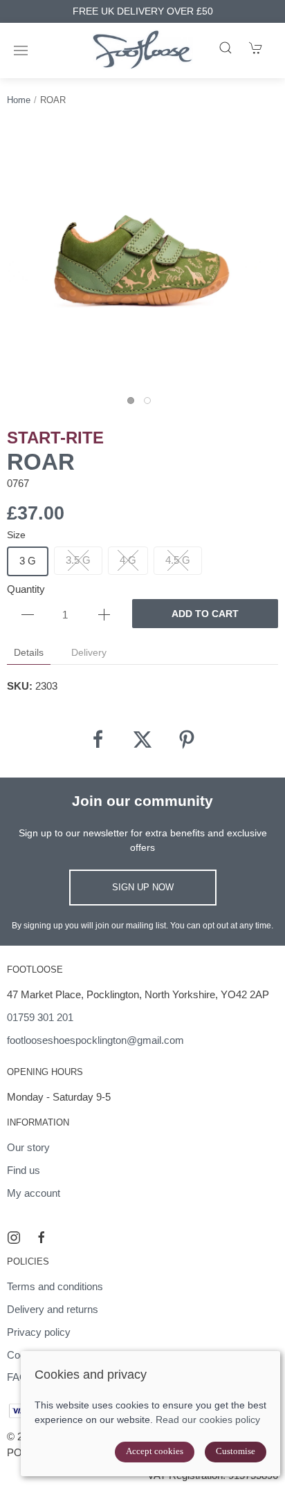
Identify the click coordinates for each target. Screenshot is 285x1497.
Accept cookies (154, 1451)
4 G (128, 560)
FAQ (17, 1377)
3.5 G (78, 560)
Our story (28, 1147)
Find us (23, 1170)
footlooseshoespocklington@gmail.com (95, 1040)
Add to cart (205, 613)
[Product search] (225, 48)
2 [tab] (151, 404)
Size (16, 534)
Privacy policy (39, 1332)
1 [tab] (134, 404)
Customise (235, 1451)
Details (29, 652)
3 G (27, 561)
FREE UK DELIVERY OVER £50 (143, 11)
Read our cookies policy (208, 1419)
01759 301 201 (40, 1017)
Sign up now (143, 887)
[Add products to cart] (256, 48)
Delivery (89, 652)
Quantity (26, 589)
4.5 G (177, 560)
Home (18, 100)
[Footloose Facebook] (41, 1238)
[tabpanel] (142, 257)
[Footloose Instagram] (14, 1238)
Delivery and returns (52, 1309)
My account (33, 1193)
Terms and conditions (55, 1286)
